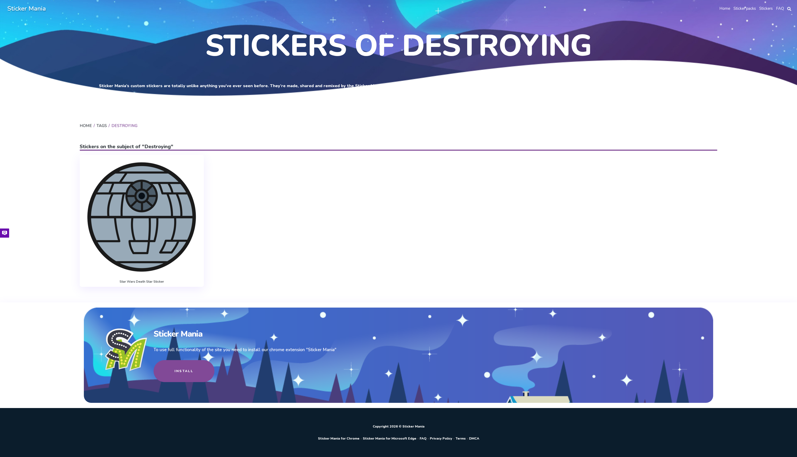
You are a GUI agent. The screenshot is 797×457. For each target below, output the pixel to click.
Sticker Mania (26, 8)
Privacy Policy (441, 438)
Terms (461, 438)
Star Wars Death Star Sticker (142, 281)
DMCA (474, 438)
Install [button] (184, 371)
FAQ (423, 438)
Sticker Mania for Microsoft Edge (389, 438)
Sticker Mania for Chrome (338, 438)
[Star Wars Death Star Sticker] (142, 217)
